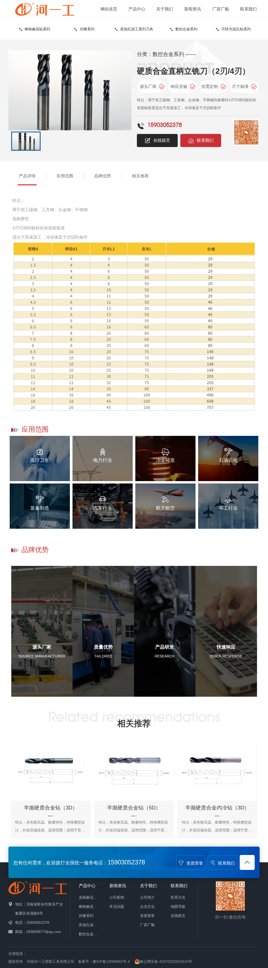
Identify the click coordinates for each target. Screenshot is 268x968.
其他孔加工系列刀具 (136, 29)
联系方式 (178, 897)
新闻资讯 (192, 9)
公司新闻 (116, 897)
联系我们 (248, 9)
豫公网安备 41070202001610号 (166, 961)
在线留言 (161, 140)
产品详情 (27, 176)
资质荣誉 (194, 863)
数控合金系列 (186, 29)
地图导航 (178, 906)
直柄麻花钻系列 (91, 897)
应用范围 (65, 176)
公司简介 (147, 897)
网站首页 (108, 9)
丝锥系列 (87, 29)
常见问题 (116, 906)
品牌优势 (102, 176)
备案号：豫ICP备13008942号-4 (104, 961)
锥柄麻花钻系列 (37, 29)
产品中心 (137, 9)
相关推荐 (140, 176)
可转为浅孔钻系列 (236, 29)
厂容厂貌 (220, 9)
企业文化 (147, 906)
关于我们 (164, 9)
